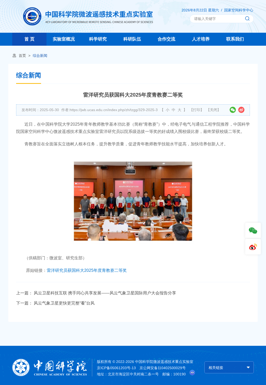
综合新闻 (40, 55)
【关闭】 (213, 110)
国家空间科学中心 (238, 10)
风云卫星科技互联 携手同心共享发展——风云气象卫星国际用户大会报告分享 (105, 293)
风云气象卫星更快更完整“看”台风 (64, 303)
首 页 (29, 39)
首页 (22, 55)
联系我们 (235, 39)
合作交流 (166, 39)
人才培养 (201, 39)
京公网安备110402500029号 (162, 368)
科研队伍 (132, 39)
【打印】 (196, 110)
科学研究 (98, 39)
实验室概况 (64, 39)
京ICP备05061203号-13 (116, 368)
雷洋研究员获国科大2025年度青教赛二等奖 (87, 270)
